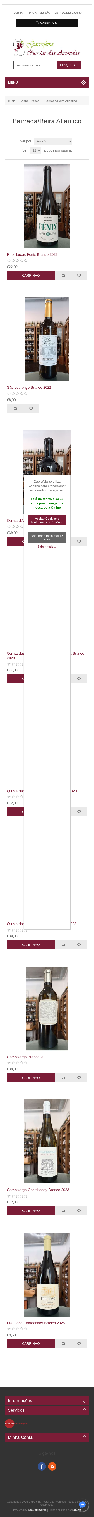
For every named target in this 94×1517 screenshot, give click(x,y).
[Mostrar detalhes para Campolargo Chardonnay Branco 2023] (47, 1141)
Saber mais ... (47, 546)
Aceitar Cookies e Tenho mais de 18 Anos (47, 520)
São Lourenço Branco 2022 (29, 387)
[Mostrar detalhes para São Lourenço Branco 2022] (47, 339)
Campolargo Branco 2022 (27, 1057)
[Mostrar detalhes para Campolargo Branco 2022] (47, 1009)
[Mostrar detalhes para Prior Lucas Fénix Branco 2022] (47, 206)
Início (12, 100)
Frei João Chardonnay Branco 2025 (36, 1323)
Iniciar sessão (39, 12)
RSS (52, 1466)
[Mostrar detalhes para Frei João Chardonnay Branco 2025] (47, 1275)
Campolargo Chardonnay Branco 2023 (38, 1190)
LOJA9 (76, 1510)
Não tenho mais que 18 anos (47, 537)
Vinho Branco (30, 100)
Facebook (42, 1466)
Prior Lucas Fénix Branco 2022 (32, 255)
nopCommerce (37, 1510)
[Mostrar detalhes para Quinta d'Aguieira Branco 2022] (47, 472)
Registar (18, 12)
